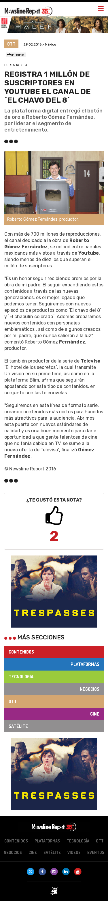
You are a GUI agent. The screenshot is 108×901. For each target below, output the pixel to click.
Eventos (95, 852)
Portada (11, 65)
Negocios (89, 689)
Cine (94, 714)
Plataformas (85, 664)
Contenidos (21, 652)
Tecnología (21, 676)
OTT (28, 65)
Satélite (18, 726)
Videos (74, 852)
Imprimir (17, 55)
